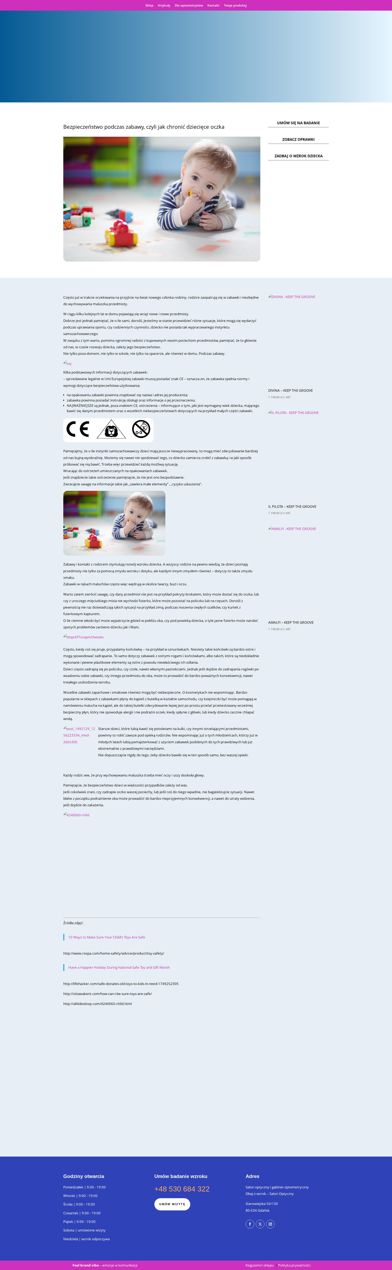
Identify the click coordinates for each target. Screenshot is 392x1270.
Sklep (149, 5)
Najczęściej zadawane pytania (92, 1036)
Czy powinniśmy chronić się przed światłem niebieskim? (115, 1095)
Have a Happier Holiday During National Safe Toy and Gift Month (119, 967)
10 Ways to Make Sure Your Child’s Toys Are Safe (106, 937)
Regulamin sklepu (260, 1265)
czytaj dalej (79, 1065)
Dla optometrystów (189, 5)
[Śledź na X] (260, 1224)
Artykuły (164, 5)
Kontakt (213, 5)
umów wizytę (172, 1204)
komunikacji (127, 1265)
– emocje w (95, 1265)
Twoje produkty (235, 5)
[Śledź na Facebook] (250, 1224)
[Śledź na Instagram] (270, 1224)
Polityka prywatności (294, 1265)
